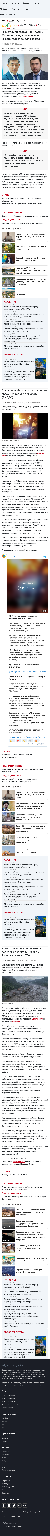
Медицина (6, 1438)
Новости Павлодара (10, 1405)
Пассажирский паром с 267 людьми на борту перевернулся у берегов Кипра (23, 322)
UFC (3, 1427)
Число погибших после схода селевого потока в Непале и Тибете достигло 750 (24, 315)
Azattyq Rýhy (27, 96)
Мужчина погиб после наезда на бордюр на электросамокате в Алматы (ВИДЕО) (19, 780)
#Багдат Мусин (8, 201)
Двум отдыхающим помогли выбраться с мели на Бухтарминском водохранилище (22, 1188)
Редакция (6, 1484)
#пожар (29, 754)
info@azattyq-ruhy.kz (10, 1523)
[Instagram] (9, 1505)
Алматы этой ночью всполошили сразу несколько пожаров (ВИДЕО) (21, 308)
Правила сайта (7, 1490)
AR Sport (3, 9)
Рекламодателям (8, 1487)
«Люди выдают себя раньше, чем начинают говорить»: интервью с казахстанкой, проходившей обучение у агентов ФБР (19, 375)
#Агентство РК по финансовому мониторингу (22, 204)
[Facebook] (3, 1505)
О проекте (6, 1481)
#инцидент (6, 1175)
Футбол (5, 1418)
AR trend (38, 3)
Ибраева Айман (10, 961)
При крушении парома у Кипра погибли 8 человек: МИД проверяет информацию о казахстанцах (22, 338)
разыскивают (19, 1161)
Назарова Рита (10, 403)
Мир (26, 9)
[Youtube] (24, 1506)
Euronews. (16, 1022)
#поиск (16, 1175)
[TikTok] (14, 1505)
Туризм (4, 1441)
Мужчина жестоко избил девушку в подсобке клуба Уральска (24, 347)
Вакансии (5, 1493)
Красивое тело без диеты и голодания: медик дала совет (25, 216)
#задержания (8, 198)
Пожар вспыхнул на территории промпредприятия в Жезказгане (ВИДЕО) (22, 771)
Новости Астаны (8, 1395)
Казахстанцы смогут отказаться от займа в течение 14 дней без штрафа (19, 364)
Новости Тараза (8, 1408)
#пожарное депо (9, 757)
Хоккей (4, 1421)
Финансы (27, 3)
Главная (3, 3)
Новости (15, 3)
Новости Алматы (8, 1399)
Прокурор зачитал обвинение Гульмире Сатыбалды (22, 224)
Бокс (4, 1424)
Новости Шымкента (9, 1402)
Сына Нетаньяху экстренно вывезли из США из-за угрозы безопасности (23, 330)
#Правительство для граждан (28, 198)
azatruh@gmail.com (9, 1521)
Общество (16, 9)
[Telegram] (19, 1506)
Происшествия (35, 403)
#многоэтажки (18, 754)
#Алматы (6, 754)
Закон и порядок (7, 14)
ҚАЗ (13, 29)
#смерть (24, 1175)
